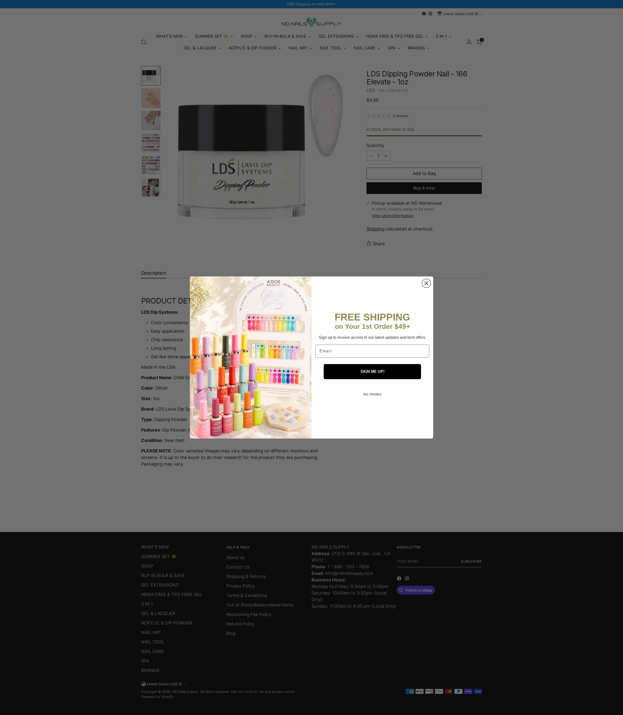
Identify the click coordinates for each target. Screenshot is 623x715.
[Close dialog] (426, 283)
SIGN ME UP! (372, 371)
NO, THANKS (372, 394)
